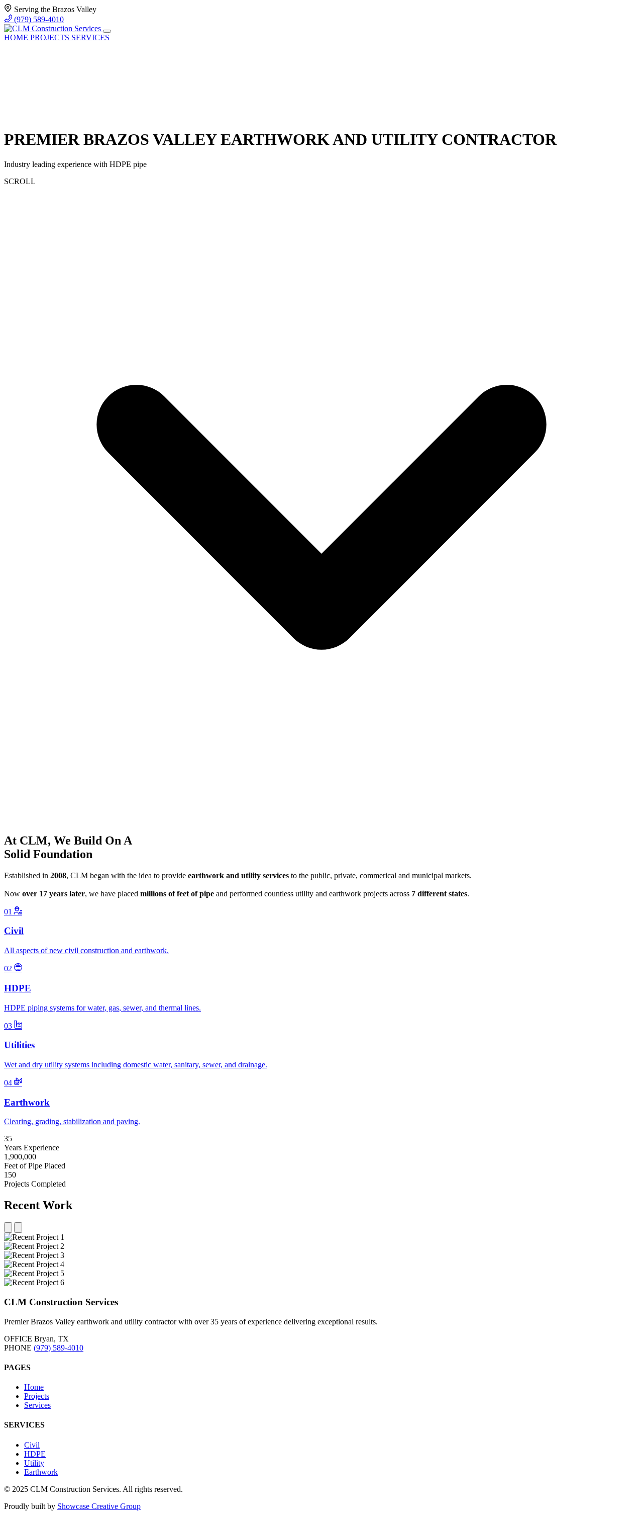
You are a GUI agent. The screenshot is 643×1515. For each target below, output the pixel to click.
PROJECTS (50, 37)
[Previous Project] (8, 1227)
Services (37, 1405)
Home (34, 1387)
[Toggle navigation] (107, 31)
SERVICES (90, 37)
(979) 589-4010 (38, 19)
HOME (17, 37)
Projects (36, 1396)
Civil (32, 1445)
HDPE (35, 1454)
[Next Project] (18, 1227)
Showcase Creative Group (99, 1506)
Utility (34, 1463)
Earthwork (41, 1472)
